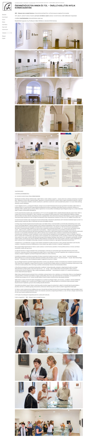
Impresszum (5, 29)
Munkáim (4, 14)
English (3, 38)
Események (5, 17)
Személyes (4, 24)
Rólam (3, 22)
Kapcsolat (4, 27)
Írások (3, 19)
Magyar (4, 36)
